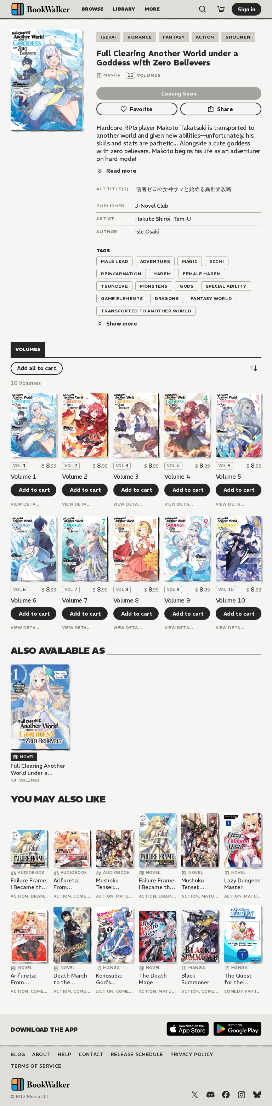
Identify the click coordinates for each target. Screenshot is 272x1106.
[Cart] (221, 9)
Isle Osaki (147, 231)
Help (65, 1054)
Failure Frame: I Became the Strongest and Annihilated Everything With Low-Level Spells (29, 884)
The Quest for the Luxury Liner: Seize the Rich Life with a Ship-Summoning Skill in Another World (242, 979)
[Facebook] (226, 1094)
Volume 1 (23, 476)
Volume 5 (228, 476)
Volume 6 (23, 600)
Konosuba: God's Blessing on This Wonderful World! (110, 979)
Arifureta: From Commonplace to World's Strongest (71, 884)
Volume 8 (126, 600)
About (41, 1054)
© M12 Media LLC (30, 1096)
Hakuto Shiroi (152, 218)
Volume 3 (126, 476)
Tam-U (182, 218)
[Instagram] (241, 1094)
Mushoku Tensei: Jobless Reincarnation (114, 884)
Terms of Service (36, 1066)
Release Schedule (137, 1054)
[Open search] (202, 9)
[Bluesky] (257, 1094)
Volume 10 (230, 600)
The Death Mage (153, 979)
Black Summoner (195, 979)
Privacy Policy (192, 1054)
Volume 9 (177, 600)
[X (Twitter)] (195, 1094)
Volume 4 (177, 476)
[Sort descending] (253, 368)
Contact (91, 1054)
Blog (18, 1054)
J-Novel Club (151, 205)
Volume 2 (74, 476)
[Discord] (210, 1094)
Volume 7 (74, 600)
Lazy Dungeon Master (242, 884)
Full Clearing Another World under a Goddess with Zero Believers (38, 769)
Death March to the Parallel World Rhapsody (71, 979)
